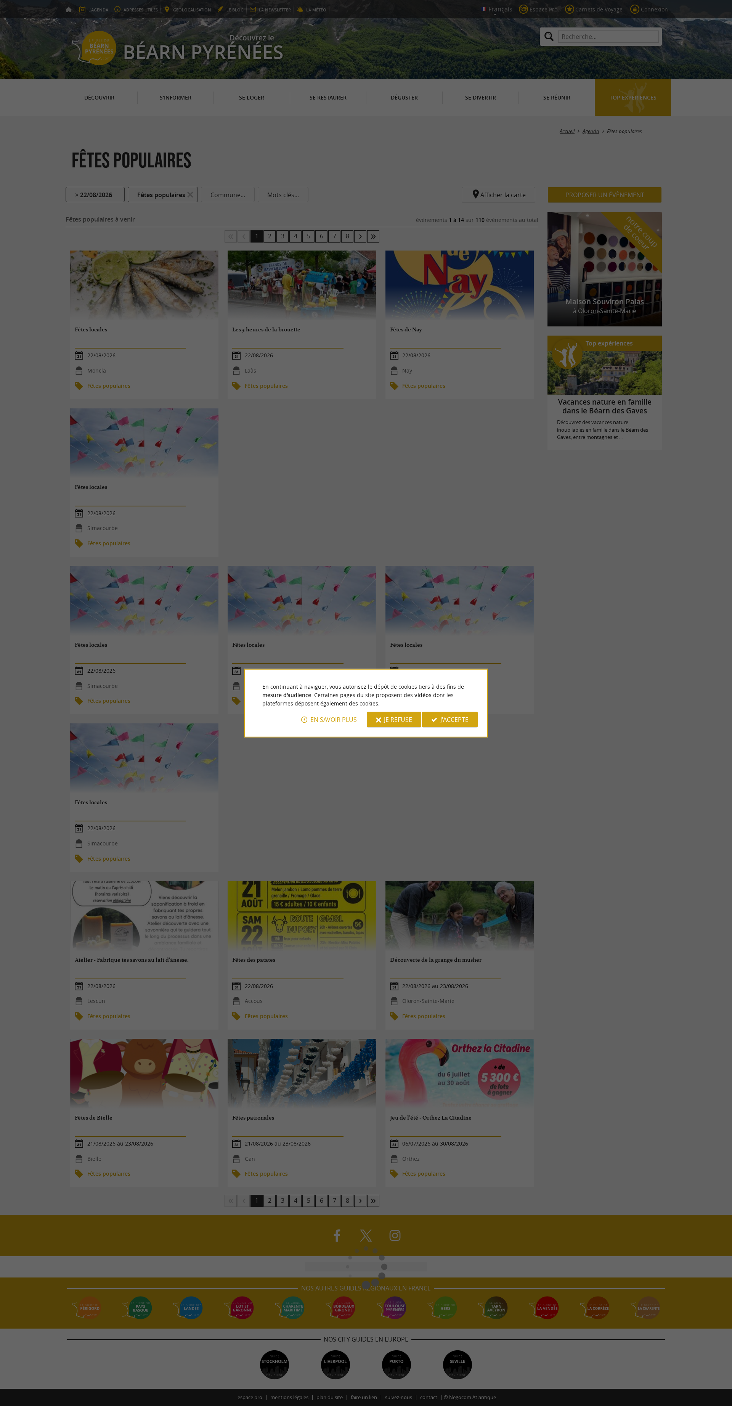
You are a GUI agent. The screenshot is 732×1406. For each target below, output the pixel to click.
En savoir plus (333, 719)
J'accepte (454, 719)
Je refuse (398, 719)
